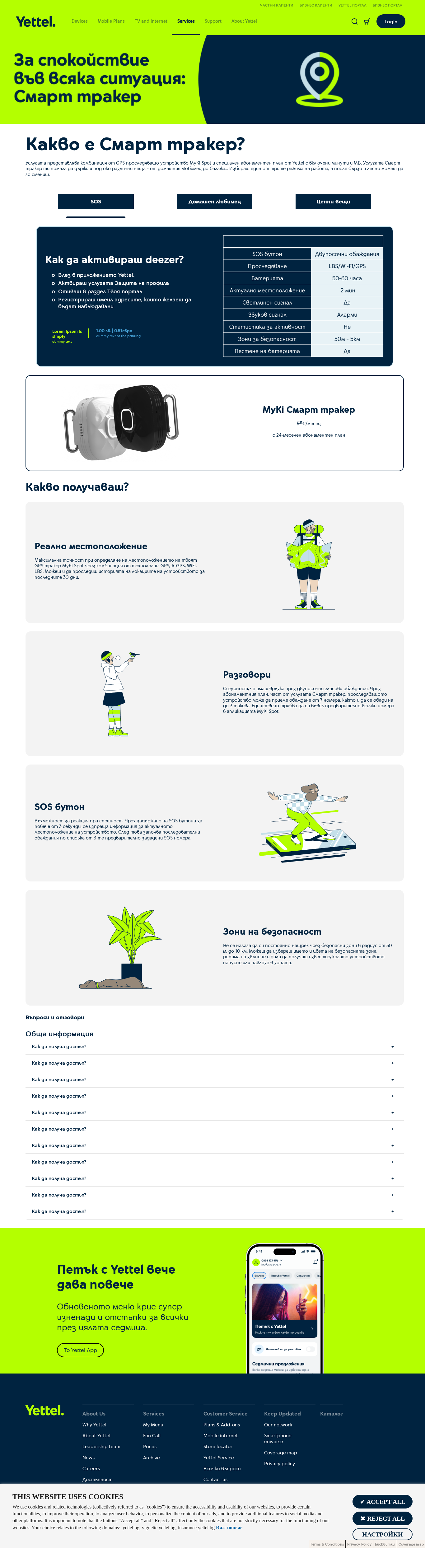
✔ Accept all (382, 1501)
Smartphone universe (278, 1438)
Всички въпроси (222, 1468)
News (88, 1457)
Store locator (217, 1446)
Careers (91, 1468)
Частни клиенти (276, 5)
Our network (278, 1424)
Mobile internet (220, 1435)
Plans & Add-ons (221, 1424)
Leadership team (101, 1446)
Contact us (215, 1479)
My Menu (153, 1424)
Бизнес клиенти (316, 5)
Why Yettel (94, 1424)
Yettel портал (353, 5)
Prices (149, 1446)
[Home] (35, 21)
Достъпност (97, 1479)
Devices (80, 21)
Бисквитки (385, 1544)
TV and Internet (151, 21)
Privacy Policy (359, 1544)
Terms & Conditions (327, 1544)
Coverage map (280, 1452)
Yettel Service (218, 1457)
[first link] (44, 1409)
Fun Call (152, 1435)
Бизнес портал (387, 5)
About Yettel (244, 21)
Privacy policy (279, 1463)
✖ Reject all (382, 1518)
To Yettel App (80, 1349)
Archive (151, 1457)
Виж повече (229, 1527)
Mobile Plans (111, 21)
